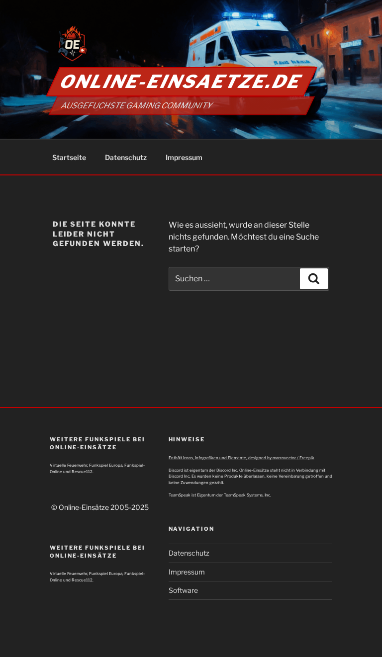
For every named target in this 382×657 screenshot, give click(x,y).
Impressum (184, 157)
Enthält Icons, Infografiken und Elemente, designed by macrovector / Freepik (241, 457)
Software (183, 590)
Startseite (69, 157)
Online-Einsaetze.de (181, 81)
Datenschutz (126, 157)
